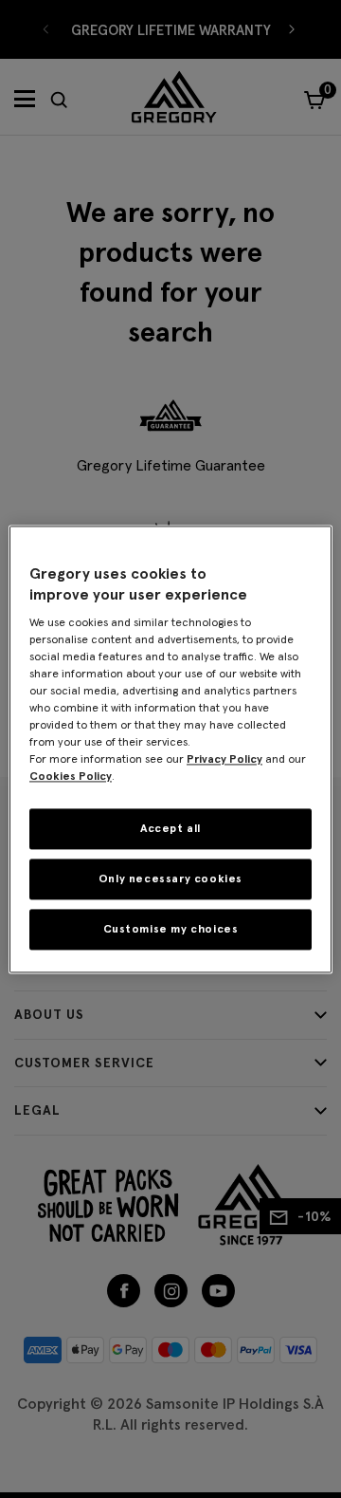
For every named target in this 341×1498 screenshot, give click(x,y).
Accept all (170, 829)
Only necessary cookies (170, 878)
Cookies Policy (70, 776)
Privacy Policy (224, 759)
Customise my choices (171, 928)
